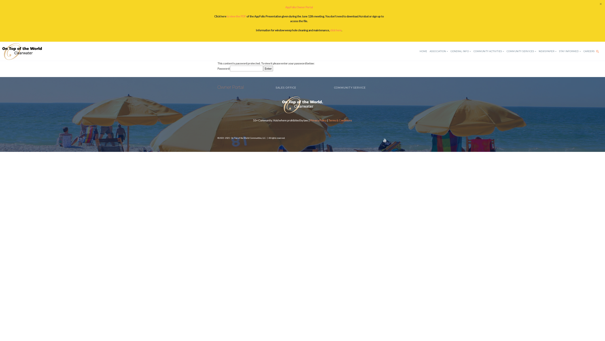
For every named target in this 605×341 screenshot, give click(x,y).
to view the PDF (236, 16)
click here (336, 30)
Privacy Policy (318, 120)
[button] (597, 51)
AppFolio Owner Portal (299, 7)
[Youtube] (385, 140)
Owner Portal (230, 87)
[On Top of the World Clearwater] (22, 51)
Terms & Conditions (340, 120)
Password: (223, 68)
